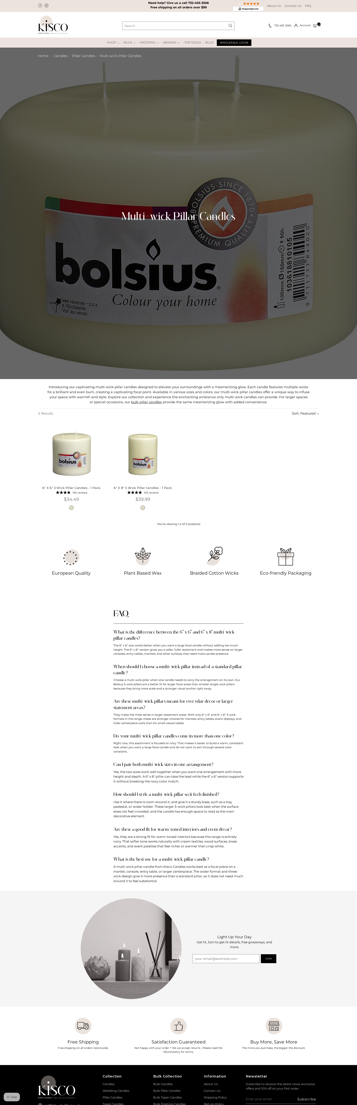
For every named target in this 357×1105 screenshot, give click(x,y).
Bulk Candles (163, 1084)
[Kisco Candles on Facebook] (40, 6)
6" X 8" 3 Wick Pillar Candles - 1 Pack (143, 488)
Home (43, 56)
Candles (60, 56)
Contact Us (293, 6)
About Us (274, 6)
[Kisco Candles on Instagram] (46, 6)
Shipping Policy (215, 1097)
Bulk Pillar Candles (167, 1091)
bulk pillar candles (146, 402)
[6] (71, 453)
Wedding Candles (116, 1091)
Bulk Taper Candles (167, 1097)
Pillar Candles (83, 56)
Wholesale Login (234, 42)
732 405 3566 (283, 25)
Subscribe (306, 1099)
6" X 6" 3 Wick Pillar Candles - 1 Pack (71, 488)
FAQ (308, 6)
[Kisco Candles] (53, 25)
